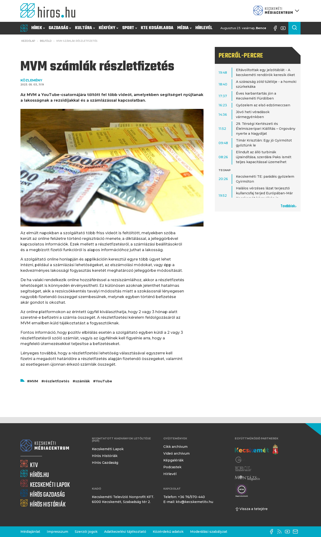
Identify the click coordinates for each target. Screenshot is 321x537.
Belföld (46, 40)
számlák (82, 381)
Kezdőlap (28, 40)
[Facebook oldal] (276, 28)
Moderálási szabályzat (208, 531)
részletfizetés (56, 381)
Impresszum (57, 531)
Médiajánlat (30, 531)
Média (183, 28)
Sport (128, 28)
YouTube (104, 381)
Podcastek (172, 467)
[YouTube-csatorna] (284, 28)
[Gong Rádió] (241, 459)
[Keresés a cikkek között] (294, 28)
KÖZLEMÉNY (31, 80)
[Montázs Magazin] (247, 478)
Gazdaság (58, 28)
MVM (34, 381)
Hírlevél (203, 28)
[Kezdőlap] (49, 11)
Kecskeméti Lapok (108, 449)
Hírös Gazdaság (105, 462)
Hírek (36, 28)
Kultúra (83, 28)
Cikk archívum (175, 447)
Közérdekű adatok (168, 531)
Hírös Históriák (104, 456)
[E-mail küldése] (297, 531)
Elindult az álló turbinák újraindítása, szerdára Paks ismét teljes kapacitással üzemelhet (263, 157)
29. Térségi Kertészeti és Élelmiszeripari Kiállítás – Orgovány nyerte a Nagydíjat (265, 129)
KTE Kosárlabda (157, 28)
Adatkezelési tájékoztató (125, 531)
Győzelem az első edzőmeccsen (263, 105)
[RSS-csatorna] (281, 531)
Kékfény (107, 28)
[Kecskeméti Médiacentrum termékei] (275, 11)
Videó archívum (176, 453)
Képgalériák (173, 460)
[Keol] (243, 468)
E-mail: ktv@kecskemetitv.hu (188, 502)
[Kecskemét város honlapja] (256, 449)
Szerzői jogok (86, 531)
